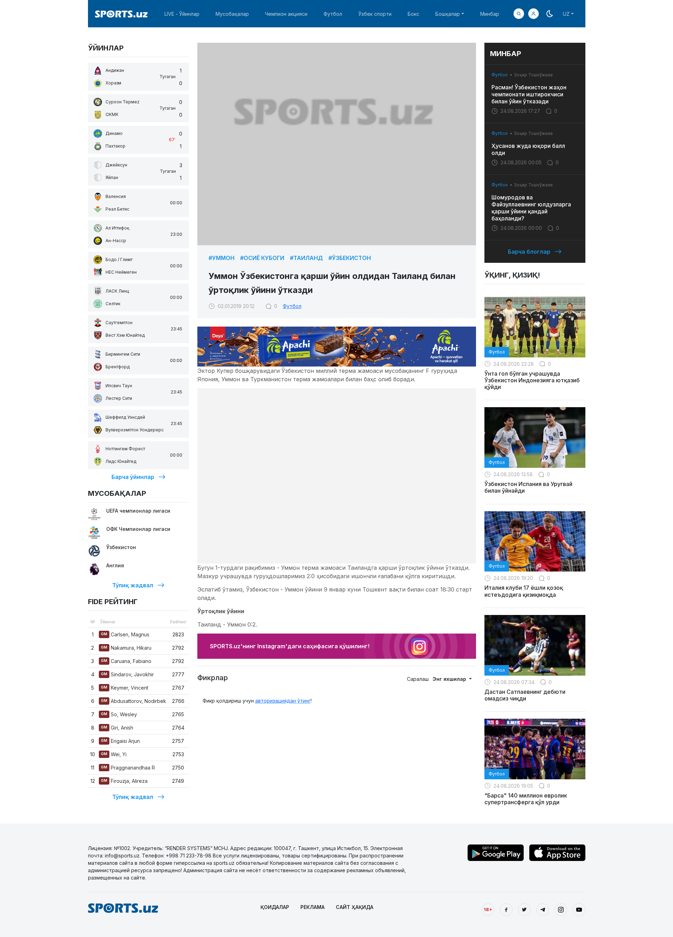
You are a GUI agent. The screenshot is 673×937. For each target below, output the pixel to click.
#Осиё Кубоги (262, 257)
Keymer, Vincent (124, 688)
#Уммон (221, 257)
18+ (488, 909)
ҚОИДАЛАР (274, 907)
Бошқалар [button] (447, 14)
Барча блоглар (529, 251)
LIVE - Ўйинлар (181, 14)
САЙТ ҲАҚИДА (354, 907)
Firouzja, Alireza (124, 781)
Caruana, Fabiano (126, 661)
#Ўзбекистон (349, 257)
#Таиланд (306, 257)
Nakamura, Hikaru (126, 648)
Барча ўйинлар (132, 476)
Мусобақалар (232, 14)
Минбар (489, 14)
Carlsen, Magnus (125, 634)
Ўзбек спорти (375, 14)
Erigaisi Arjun (120, 741)
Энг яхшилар (450, 679)
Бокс (413, 14)
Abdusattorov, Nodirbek (133, 701)
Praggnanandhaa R (128, 768)
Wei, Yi (114, 754)
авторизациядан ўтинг (283, 701)
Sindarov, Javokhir (127, 674)
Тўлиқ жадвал (132, 585)
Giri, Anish (117, 728)
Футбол (333, 14)
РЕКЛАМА (312, 907)
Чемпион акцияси (286, 14)
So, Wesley (119, 714)
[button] (533, 13)
